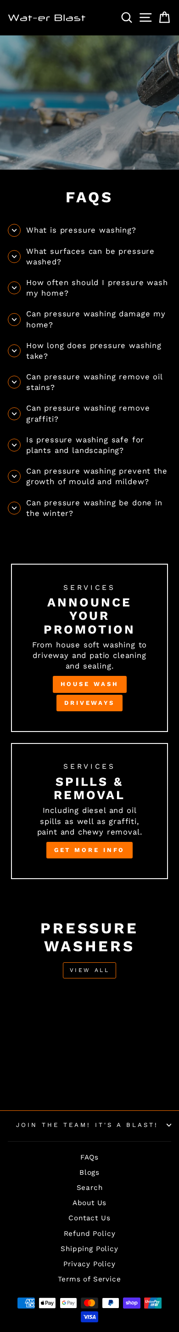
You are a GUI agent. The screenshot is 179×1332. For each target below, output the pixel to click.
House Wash (90, 683)
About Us (90, 1203)
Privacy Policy (89, 1264)
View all (90, 970)
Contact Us (89, 1218)
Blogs (89, 1172)
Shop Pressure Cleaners (89, 125)
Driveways (89, 702)
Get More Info (89, 849)
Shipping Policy (89, 1249)
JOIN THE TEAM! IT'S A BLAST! (87, 1124)
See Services (89, 104)
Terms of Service (89, 1279)
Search (90, 1187)
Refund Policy (90, 1233)
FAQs (89, 1157)
